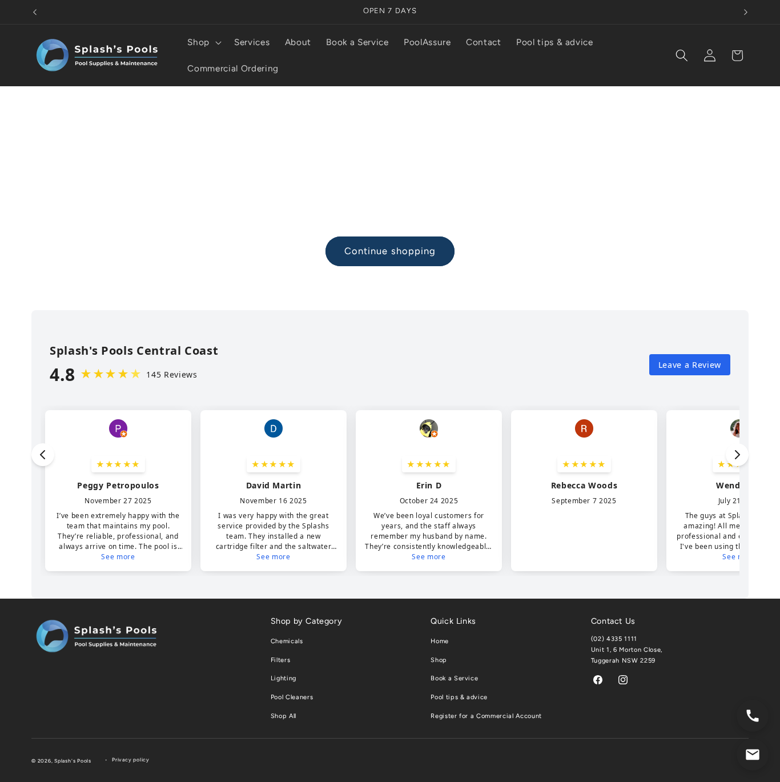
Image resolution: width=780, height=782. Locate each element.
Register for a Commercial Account (486, 716)
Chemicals (287, 641)
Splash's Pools (72, 761)
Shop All (283, 716)
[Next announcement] (745, 12)
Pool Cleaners (292, 697)
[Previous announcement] (34, 12)
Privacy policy (131, 760)
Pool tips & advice (459, 697)
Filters (281, 660)
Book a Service (454, 678)
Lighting (283, 678)
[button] (203, 42)
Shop (439, 660)
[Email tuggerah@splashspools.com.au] (753, 755)
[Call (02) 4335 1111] (753, 716)
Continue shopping (390, 250)
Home (440, 641)
